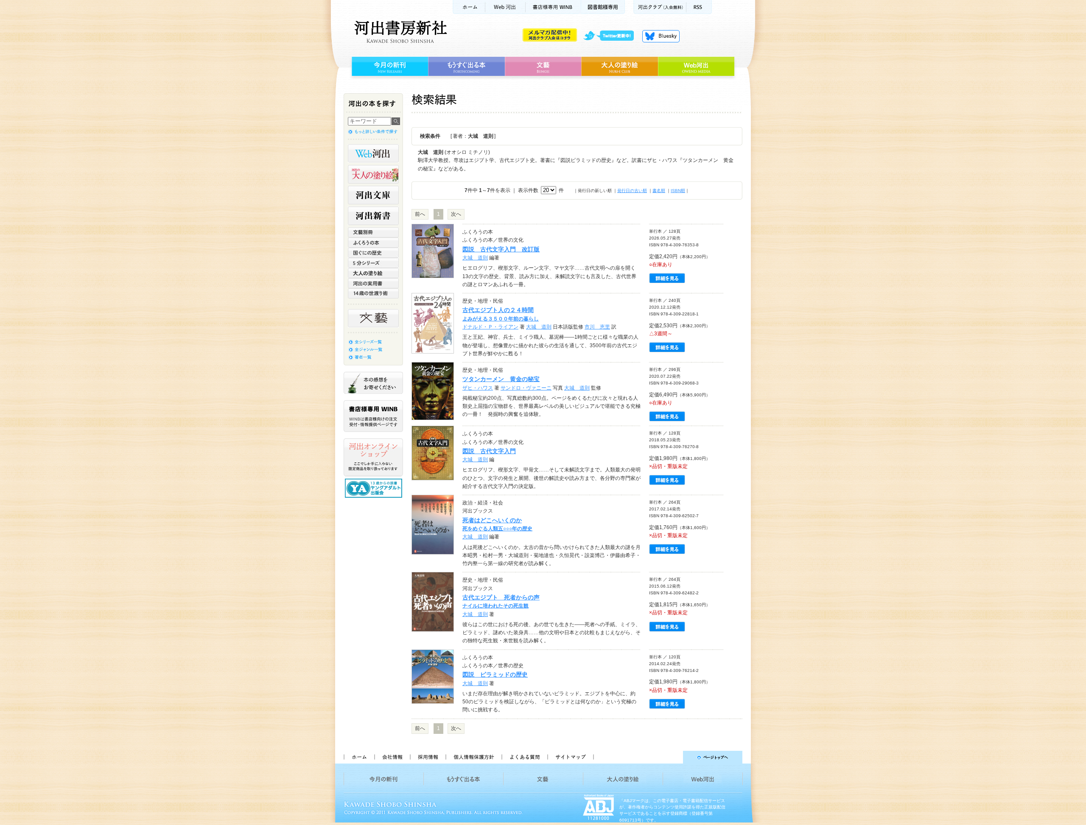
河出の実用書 (373, 283)
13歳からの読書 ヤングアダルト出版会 (374, 488)
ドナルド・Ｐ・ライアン (490, 327)
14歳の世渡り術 (373, 293)
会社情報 (392, 757)
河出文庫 (373, 195)
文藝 (543, 66)
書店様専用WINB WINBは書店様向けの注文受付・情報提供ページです (373, 416)
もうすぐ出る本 (466, 66)
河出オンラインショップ (373, 457)
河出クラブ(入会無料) (659, 7)
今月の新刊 (389, 66)
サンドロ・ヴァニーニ (526, 388)
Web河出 (505, 7)
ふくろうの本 (373, 242)
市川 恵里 (597, 327)
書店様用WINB (553, 7)
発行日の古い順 (632, 190)
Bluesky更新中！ (661, 36)
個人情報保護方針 (473, 757)
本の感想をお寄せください (373, 383)
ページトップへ (671, 757)
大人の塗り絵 (619, 66)
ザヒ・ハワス (477, 388)
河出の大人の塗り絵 (373, 174)
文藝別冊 (373, 232)
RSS (699, 7)
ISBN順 (678, 190)
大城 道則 (475, 258)
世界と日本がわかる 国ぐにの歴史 (373, 253)
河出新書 (373, 215)
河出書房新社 (399, 32)
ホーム (469, 7)
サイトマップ (570, 757)
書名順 (658, 190)
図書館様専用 (603, 7)
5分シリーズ (373, 263)
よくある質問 (524, 757)
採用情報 (427, 757)
